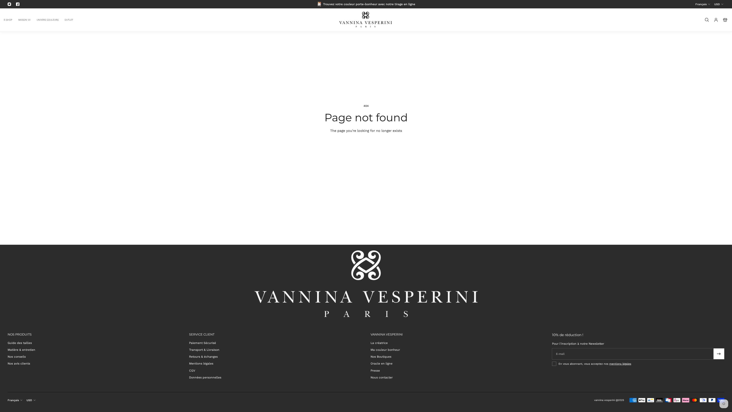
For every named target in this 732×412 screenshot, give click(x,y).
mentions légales (620, 363)
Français (701, 4)
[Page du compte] (716, 20)
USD (717, 4)
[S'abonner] (719, 353)
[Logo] (366, 19)
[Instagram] (9, 4)
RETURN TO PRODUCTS (389, 144)
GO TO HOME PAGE (339, 144)
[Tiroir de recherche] (706, 20)
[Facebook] (18, 4)
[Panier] (725, 20)
